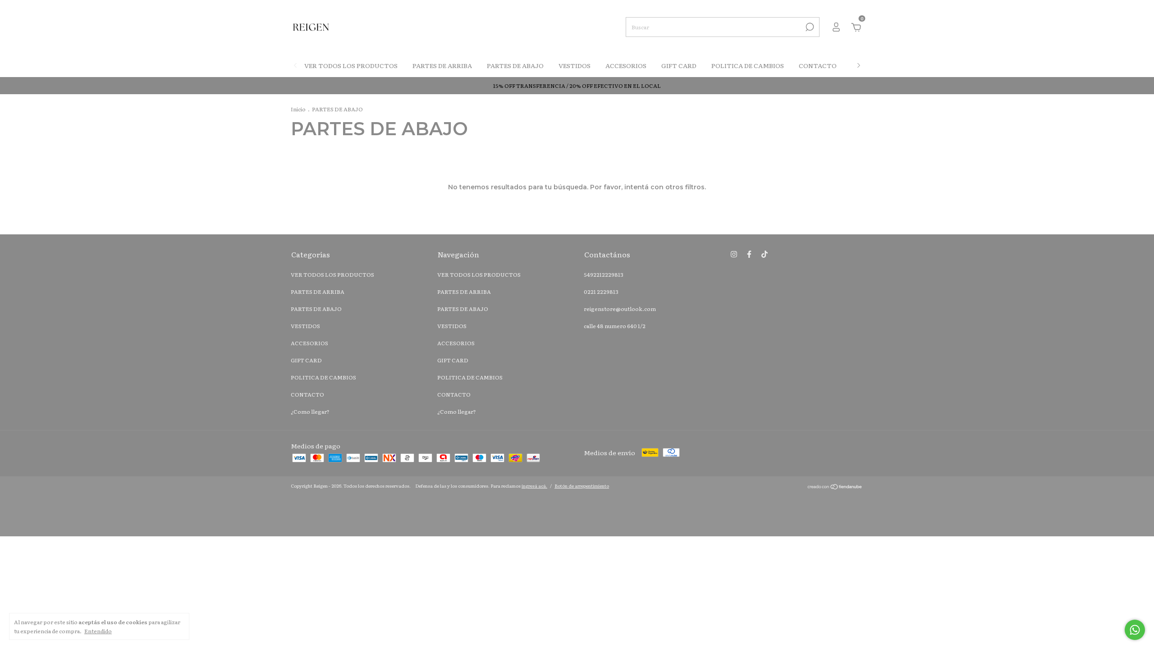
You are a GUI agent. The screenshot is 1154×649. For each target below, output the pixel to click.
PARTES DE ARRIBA (442, 65)
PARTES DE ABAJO (515, 65)
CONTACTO (818, 65)
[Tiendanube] (835, 486)
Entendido (98, 631)
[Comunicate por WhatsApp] (1135, 630)
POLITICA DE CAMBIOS (747, 65)
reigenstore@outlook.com (620, 309)
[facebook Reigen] (749, 254)
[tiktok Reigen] (764, 254)
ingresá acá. (534, 485)
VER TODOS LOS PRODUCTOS (351, 65)
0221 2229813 (601, 292)
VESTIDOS (575, 65)
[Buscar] (809, 27)
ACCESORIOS (625, 65)
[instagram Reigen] (733, 254)
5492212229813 (603, 274)
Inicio (298, 109)
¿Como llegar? (310, 411)
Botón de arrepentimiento (581, 485)
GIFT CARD (678, 65)
